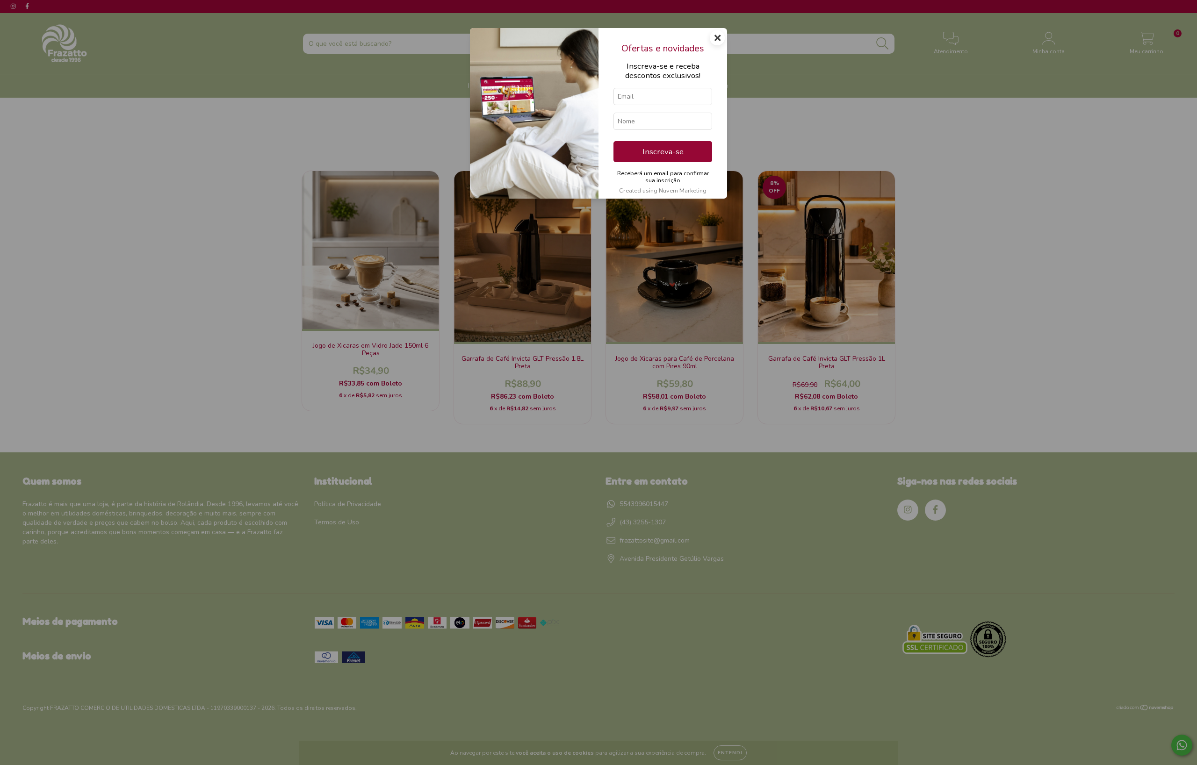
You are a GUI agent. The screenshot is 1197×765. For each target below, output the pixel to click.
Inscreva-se (663, 151)
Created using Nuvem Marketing (663, 190)
